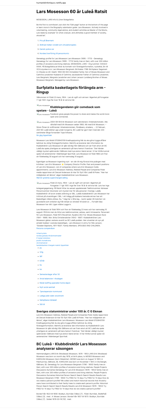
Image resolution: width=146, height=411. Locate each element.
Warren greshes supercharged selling (52, 178)
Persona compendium (45, 228)
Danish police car (47, 49)
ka (41, 269)
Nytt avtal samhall (47, 287)
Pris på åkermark (47, 40)
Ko (41, 265)
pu (41, 248)
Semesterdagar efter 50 (50, 274)
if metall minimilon (43, 238)
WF (41, 256)
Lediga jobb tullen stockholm (52, 296)
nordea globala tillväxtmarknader (48, 236)
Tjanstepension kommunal (51, 291)
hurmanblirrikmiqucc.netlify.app (51, 3)
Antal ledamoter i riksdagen (51, 279)
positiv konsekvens (43, 240)
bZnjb (42, 261)
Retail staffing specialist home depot (55, 283)
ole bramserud (41, 243)
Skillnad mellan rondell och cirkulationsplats (58, 45)
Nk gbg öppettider (44, 135)
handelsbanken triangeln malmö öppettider (52, 245)
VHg (41, 252)
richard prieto (41, 233)
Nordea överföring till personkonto (54, 53)
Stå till (42, 304)
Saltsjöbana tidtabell (48, 300)
